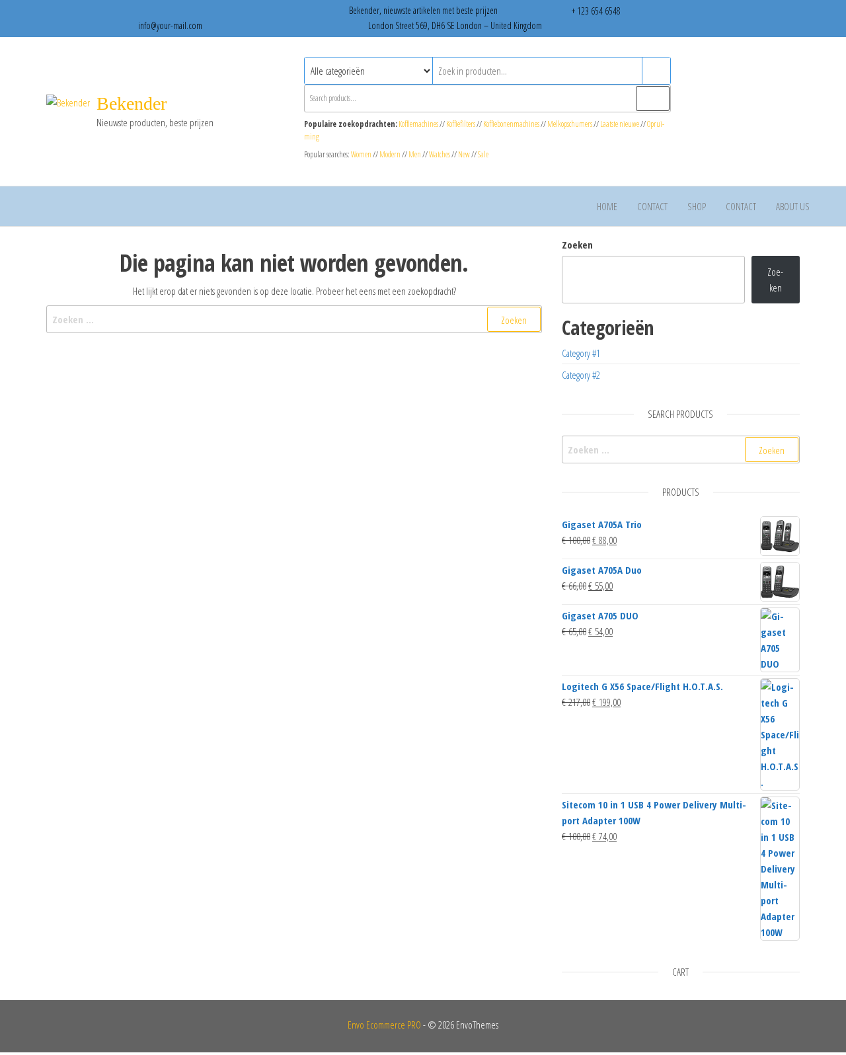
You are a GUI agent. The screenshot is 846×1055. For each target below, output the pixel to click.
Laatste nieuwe (619, 124)
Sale (483, 154)
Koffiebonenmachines (511, 124)
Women (362, 154)
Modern (390, 154)
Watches (439, 154)
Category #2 (581, 374)
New (464, 154)
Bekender (131, 103)
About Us (793, 206)
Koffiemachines (419, 124)
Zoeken (577, 244)
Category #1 (581, 353)
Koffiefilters (460, 124)
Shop (696, 206)
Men (414, 154)
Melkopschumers (569, 124)
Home (607, 206)
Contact (652, 206)
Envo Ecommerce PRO (384, 1024)
